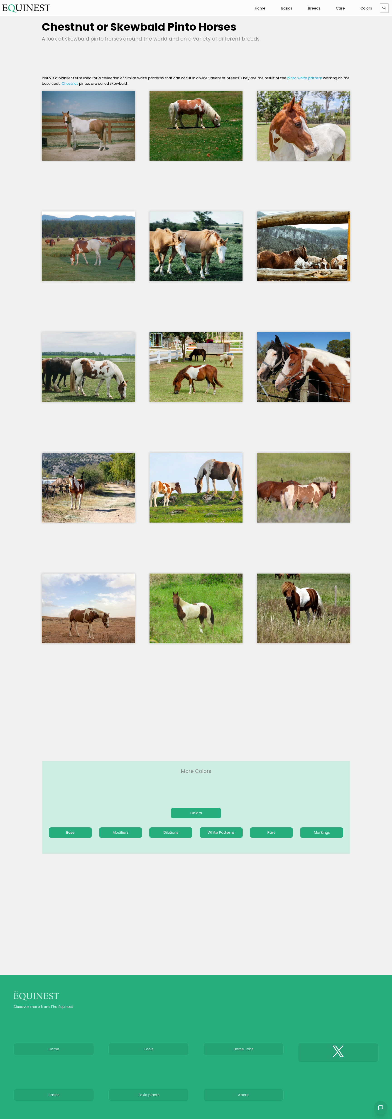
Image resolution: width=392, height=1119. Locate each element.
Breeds (314, 8)
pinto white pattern (304, 78)
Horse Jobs (243, 1049)
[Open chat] (380, 1107)
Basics (286, 8)
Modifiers (121, 832)
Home (260, 8)
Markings (322, 832)
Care (340, 8)
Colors (366, 8)
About (243, 1094)
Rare (271, 832)
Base (70, 832)
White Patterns (221, 832)
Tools (148, 1049)
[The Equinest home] (26, 8)
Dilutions (170, 832)
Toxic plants (148, 1094)
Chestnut (69, 83)
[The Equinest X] (338, 1052)
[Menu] (384, 8)
